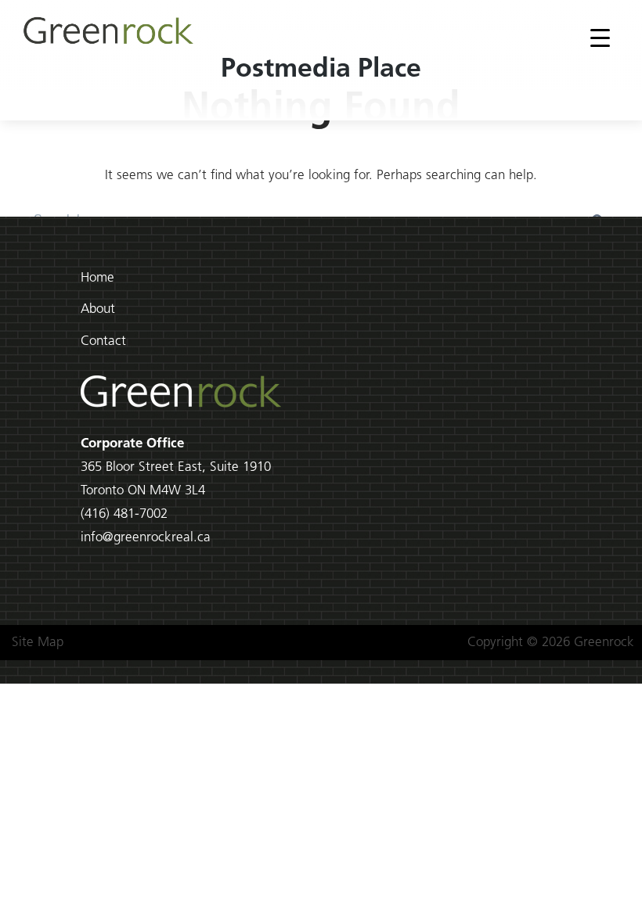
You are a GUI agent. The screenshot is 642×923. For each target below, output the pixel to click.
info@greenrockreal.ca (146, 537)
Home (97, 278)
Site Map (37, 642)
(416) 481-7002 (124, 514)
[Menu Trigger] (600, 37)
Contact (103, 341)
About (98, 309)
